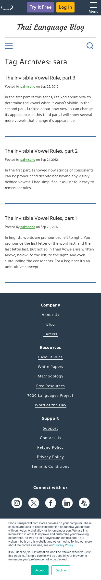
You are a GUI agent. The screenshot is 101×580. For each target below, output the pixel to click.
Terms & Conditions (50, 466)
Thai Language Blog (50, 27)
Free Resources (50, 386)
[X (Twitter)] (33, 503)
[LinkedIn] (67, 503)
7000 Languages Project (50, 396)
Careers (50, 334)
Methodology (50, 376)
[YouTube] (84, 503)
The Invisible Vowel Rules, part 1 (41, 218)
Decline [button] (61, 570)
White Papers (50, 367)
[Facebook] (50, 503)
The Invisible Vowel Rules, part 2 (41, 151)
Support (50, 428)
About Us (50, 315)
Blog (50, 324)
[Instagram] (16, 503)
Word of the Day (50, 405)
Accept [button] (39, 570)
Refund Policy (50, 447)
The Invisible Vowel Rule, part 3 (40, 77)
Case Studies (50, 357)
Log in (65, 7)
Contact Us (50, 438)
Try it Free (41, 7)
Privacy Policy (63, 545)
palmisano (27, 86)
